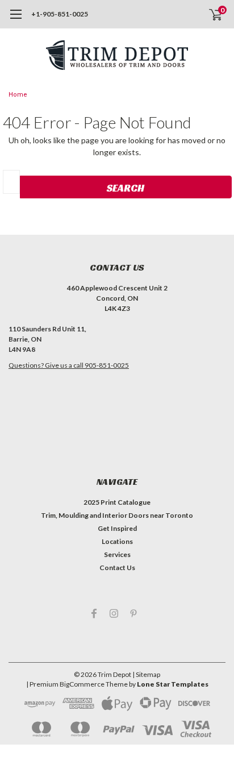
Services (117, 554)
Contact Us (117, 567)
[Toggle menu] (15, 20)
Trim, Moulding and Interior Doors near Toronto (117, 515)
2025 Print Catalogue (117, 502)
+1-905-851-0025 (59, 14)
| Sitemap (146, 674)
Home (18, 94)
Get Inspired (117, 528)
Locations (117, 541)
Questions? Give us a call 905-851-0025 (69, 365)
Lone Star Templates (172, 684)
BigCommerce (82, 684)
